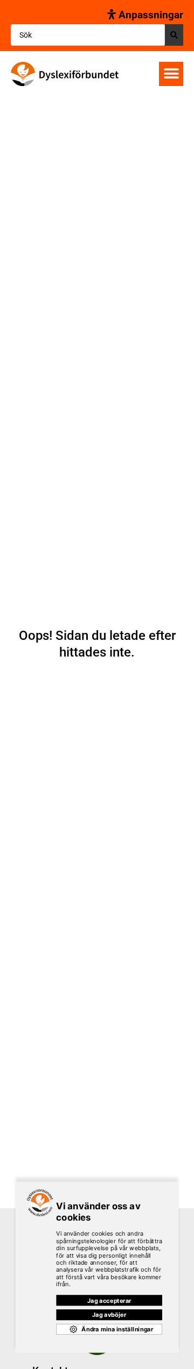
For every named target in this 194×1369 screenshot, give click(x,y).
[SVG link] (65, 74)
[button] (171, 74)
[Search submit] (174, 35)
